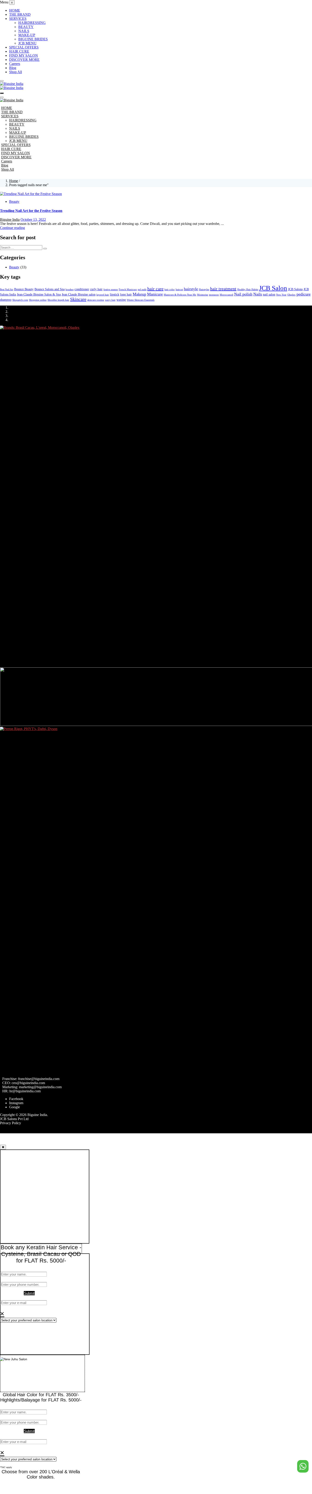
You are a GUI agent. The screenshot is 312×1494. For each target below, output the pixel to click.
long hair (126, 294)
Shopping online (38, 300)
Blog (12, 68)
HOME (14, 10)
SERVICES (17, 19)
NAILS (23, 31)
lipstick (114, 294)
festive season (110, 289)
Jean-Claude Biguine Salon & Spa (39, 294)
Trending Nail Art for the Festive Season (31, 211)
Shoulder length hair (58, 300)
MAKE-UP (26, 35)
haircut (179, 289)
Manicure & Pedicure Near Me (180, 294)
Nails (257, 294)
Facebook (16, 1099)
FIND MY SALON (23, 55)
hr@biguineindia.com (25, 1091)
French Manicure (128, 289)
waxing (121, 299)
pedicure (303, 294)
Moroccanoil (226, 294)
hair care (155, 288)
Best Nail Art (6, 289)
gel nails (142, 289)
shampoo (5, 299)
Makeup (139, 294)
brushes (70, 289)
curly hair (96, 289)
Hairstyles (204, 289)
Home (13, 181)
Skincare (78, 299)
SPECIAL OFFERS (24, 47)
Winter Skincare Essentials (140, 300)
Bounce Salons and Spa (49, 289)
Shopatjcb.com (20, 300)
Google (14, 1107)
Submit (29, 1293)
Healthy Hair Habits (247, 289)
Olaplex (291, 294)
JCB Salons (295, 289)
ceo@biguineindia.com (28, 1083)
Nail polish (243, 294)
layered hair (102, 294)
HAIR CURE (19, 51)
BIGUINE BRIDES (33, 39)
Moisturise (202, 294)
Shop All (15, 72)
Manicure (155, 294)
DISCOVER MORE (24, 60)
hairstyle (191, 289)
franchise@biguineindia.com (38, 1079)
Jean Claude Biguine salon (78, 294)
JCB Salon (273, 288)
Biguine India (10, 219)
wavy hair (110, 300)
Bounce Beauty (24, 289)
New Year (281, 294)
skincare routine (95, 300)
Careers (14, 64)
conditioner (81, 289)
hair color (169, 289)
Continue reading (12, 228)
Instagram (16, 1103)
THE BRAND (20, 14)
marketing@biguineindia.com (40, 1087)
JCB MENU (27, 43)
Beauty (14, 201)
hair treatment (223, 288)
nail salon (269, 294)
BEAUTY (26, 27)
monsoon (214, 294)
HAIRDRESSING (32, 23)
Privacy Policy (10, 1123)
